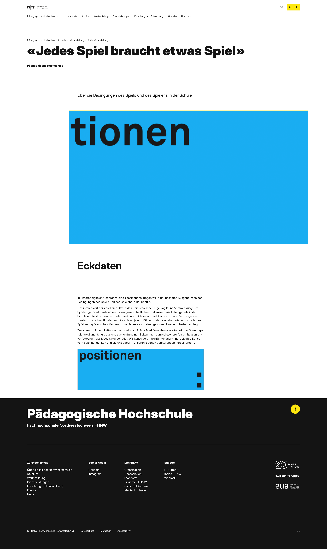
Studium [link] (32, 474)
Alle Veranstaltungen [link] (100, 40)
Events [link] (31, 490)
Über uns (186, 16)
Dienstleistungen (121, 16)
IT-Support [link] (171, 469)
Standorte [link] (130, 478)
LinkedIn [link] (94, 469)
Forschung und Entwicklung (148, 16)
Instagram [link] (94, 474)
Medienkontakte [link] (135, 490)
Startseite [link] (72, 16)
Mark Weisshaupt (157, 330)
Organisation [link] (132, 469)
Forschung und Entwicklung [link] (45, 486)
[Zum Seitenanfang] (295, 409)
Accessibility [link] (124, 531)
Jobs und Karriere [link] (136, 486)
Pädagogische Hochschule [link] (41, 40)
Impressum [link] (105, 531)
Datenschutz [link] (87, 531)
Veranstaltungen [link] (78, 40)
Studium (85, 16)
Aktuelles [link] (63, 40)
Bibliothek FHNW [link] (135, 482)
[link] (37, 7)
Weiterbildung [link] (36, 478)
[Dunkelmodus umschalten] (290, 7)
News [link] (30, 494)
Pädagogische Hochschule (41, 16)
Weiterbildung (101, 16)
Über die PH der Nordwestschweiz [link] (49, 469)
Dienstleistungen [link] (38, 482)
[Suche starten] (297, 7)
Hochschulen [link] (133, 474)
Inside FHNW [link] (172, 474)
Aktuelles (172, 16)
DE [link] (281, 7)
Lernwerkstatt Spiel (130, 330)
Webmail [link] (170, 478)
